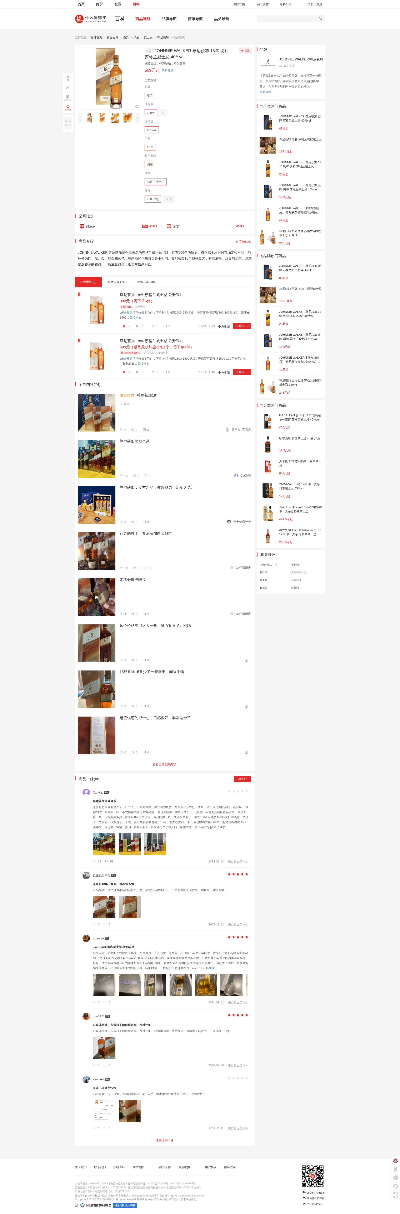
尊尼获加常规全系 (135, 441)
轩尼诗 (263, 587)
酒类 (126, 37)
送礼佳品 (149, 352)
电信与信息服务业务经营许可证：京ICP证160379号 (139, 1183)
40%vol (151, 130)
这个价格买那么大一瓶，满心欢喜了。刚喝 (155, 626)
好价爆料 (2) (88, 282)
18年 (150, 147)
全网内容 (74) (117, 282)
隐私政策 (230, 1167)
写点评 (242, 779)
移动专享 (140, 306)
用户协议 (211, 1167)
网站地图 (138, 1167)
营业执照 (196, 1187)
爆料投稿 (285, 4)
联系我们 (100, 1167)
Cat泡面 (245, 475)
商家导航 (195, 19)
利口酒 (263, 572)
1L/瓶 (168, 199)
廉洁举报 (184, 1167)
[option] (90, 118)
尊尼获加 (163, 37)
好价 (99, 4)
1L (163, 112)
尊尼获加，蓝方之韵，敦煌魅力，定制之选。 (157, 487)
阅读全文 (135, 317)
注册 (319, 4)
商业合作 (263, 4)
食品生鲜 (112, 37)
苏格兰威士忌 (155, 181)
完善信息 (245, 241)
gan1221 (99, 1016)
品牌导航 (169, 19)
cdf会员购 (126, 312)
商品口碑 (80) (146, 282)
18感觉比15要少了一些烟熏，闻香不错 (152, 672)
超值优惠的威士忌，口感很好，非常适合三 (155, 718)
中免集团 (224, 326)
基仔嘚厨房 (243, 567)
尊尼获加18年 (140, 395)
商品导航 (142, 19)
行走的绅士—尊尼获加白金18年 (146, 533)
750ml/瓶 (153, 199)
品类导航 (221, 19)
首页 (81, 4)
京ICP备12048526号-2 (183, 1183)
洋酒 (136, 37)
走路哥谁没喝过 (133, 579)
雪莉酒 (295, 564)
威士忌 (148, 37)
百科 (136, 4)
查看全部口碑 (165, 1140)
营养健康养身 (242, 521)
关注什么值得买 (315, 1198)
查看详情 (265, 92)
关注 (247, 50)
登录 (310, 4)
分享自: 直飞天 (241, 429)
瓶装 (150, 95)
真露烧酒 (296, 580)
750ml (151, 112)
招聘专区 (119, 1167)
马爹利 (263, 580)
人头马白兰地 (298, 572)
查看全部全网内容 (164, 764)
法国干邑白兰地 (268, 564)
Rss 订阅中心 (314, 1204)
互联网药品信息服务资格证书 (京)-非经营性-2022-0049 (158, 1187)
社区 (118, 4)
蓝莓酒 (295, 587)
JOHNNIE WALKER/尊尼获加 (301, 59)
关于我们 (81, 1167)
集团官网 (239, 4)
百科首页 (96, 37)
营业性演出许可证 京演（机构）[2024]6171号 (100, 1187)
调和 (150, 164)
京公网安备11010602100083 (91, 1183)
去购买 (242, 326)
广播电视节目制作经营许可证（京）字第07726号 (102, 1191)
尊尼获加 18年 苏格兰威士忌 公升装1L (152, 295)
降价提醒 (168, 70)
